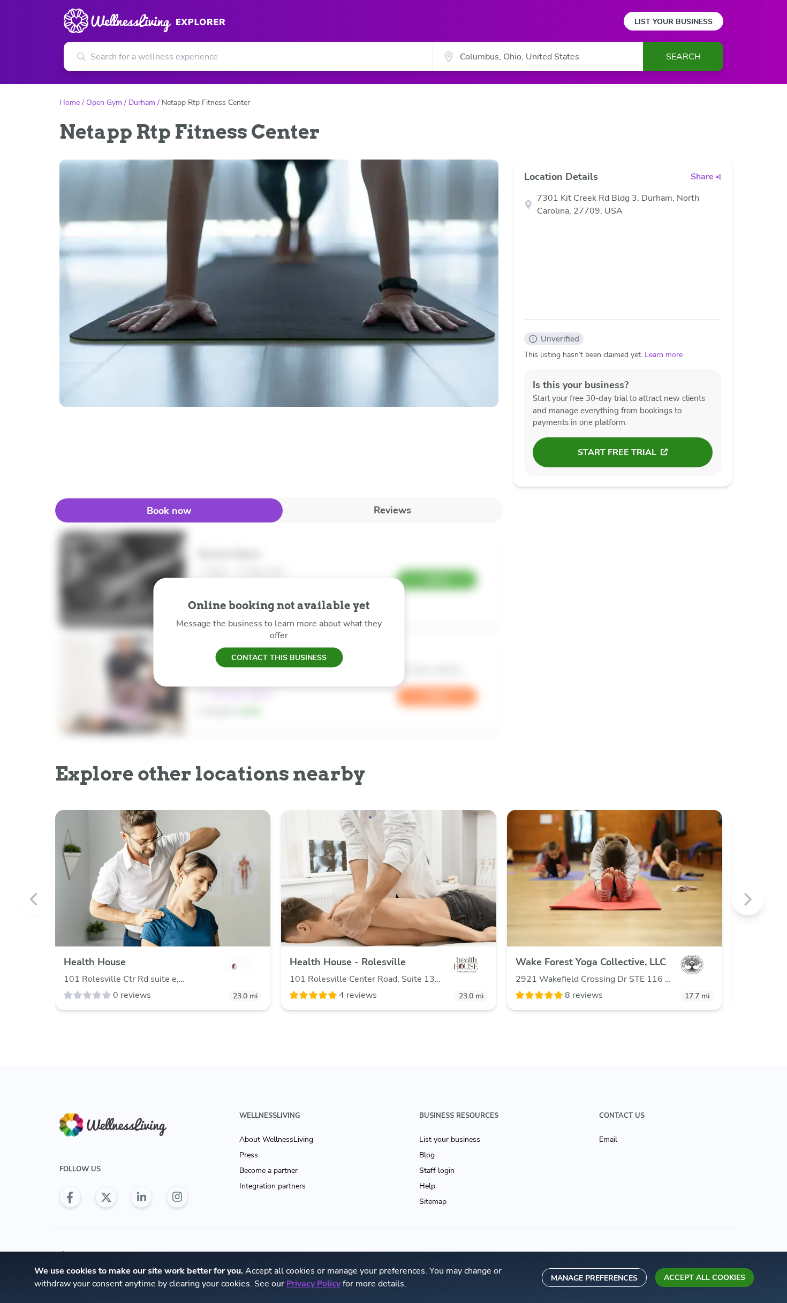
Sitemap (433, 1201)
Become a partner (268, 1170)
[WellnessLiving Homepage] (123, 1125)
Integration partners (272, 1186)
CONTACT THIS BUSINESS (279, 657)
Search (683, 57)
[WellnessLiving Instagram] (177, 1197)
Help (427, 1186)
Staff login (437, 1170)
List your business (449, 1139)
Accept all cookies (704, 1277)
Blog (427, 1155)
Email (608, 1139)
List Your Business (673, 22)
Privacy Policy (313, 1284)
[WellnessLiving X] (106, 1197)
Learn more (664, 355)
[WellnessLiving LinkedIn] (141, 1197)
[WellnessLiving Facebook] (70, 1197)
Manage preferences (594, 1278)
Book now (169, 510)
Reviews (392, 510)
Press (248, 1155)
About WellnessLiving (276, 1139)
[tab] (169, 510)
